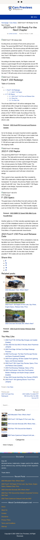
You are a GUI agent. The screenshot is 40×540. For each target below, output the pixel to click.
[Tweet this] (6, 263)
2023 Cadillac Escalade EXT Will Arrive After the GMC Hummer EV (30, 395)
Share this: (15, 98)
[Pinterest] (18, 2)
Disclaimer (4, 516)
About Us (4, 510)
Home (3, 507)
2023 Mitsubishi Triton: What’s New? (16, 290)
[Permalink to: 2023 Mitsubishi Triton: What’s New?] (15, 282)
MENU (35, 17)
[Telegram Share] (6, 268)
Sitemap (4, 526)
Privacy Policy (6, 520)
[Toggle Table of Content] (2, 88)
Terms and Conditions (8, 523)
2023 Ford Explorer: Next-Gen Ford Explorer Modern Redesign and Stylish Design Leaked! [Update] (19, 372)
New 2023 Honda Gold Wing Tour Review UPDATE (21, 377)
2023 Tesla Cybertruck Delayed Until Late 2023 (16, 498)
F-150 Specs (11, 94)
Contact (3, 513)
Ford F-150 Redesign (13, 90)
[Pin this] (6, 265)
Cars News (10, 387)
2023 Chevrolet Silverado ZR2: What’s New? (19, 323)
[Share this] (5, 261)
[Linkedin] (21, 2)
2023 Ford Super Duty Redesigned (7, 394)
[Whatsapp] (6, 270)
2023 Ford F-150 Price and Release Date (23, 96)
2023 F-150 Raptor (17, 92)
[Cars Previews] (20, 8)
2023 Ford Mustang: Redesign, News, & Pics (19, 368)
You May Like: (16, 100)
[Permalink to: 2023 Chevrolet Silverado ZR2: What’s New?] (15, 316)
